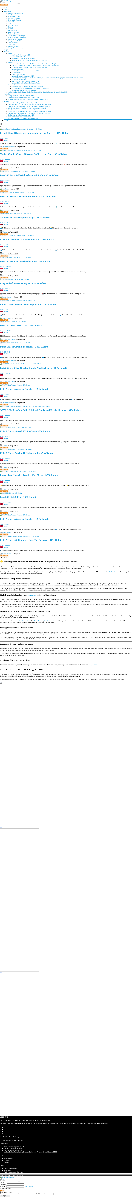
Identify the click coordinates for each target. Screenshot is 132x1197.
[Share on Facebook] (5, 1127)
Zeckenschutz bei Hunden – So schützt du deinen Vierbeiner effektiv (29, 106)
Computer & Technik (14, 20)
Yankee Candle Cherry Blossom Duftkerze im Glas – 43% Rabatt (34, 154)
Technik (21, 621)
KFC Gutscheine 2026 (18, 57)
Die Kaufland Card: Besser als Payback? (24, 90)
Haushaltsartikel (38, 621)
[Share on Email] (5, 1129)
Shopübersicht (8, 1158)
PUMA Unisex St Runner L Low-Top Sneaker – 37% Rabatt (31, 540)
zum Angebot (4, 148)
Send (2, 1196)
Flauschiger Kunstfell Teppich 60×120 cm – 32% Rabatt (29, 475)
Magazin (6, 101)
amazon (6, 140)
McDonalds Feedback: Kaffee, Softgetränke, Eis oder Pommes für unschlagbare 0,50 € (30, 1152)
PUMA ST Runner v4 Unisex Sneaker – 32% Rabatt (27, 239)
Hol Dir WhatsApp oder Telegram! (10, 1137)
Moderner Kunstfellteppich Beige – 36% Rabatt (25, 217)
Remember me (6, 1188)
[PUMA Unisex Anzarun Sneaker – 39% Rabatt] (15, 385)
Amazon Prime (16, 72)
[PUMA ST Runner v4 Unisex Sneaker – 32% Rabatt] (17, 235)
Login (2, 1190)
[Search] (1, 126)
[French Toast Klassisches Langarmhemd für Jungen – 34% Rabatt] (21, 129)
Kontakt (6, 1162)
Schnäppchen (112, 572)
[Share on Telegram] (4, 1133)
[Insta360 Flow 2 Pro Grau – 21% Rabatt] (13, 321)
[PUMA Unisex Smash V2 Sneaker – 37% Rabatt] (16, 427)
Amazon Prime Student (19, 79)
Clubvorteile (11, 85)
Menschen (32, 595)
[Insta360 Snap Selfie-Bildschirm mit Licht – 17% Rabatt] (18, 171)
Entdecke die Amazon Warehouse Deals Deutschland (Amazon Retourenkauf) (35, 65)
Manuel (9, 297)
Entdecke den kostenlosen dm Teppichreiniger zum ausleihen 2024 (28, 99)
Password (3, 1186)
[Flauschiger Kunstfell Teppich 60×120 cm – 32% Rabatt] (18, 471)
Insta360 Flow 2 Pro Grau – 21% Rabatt (21, 325)
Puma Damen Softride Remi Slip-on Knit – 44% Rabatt (28, 304)
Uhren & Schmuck (13, 46)
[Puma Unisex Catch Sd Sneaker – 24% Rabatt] (15, 343)
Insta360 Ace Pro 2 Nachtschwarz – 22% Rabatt (25, 261)
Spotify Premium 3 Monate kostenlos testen (21, 96)
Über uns (6, 120)
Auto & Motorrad (13, 15)
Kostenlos (7, 94)
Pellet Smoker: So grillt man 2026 (14, 1147)
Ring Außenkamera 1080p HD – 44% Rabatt (23, 283)
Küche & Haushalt (13, 32)
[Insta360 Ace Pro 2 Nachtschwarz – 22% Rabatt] (15, 257)
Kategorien (7, 11)
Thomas (5, 232)
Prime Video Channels (18, 74)
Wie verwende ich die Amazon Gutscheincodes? (26, 81)
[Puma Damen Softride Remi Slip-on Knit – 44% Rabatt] (17, 300)
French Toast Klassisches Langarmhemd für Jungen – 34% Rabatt (34, 133)
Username (3, 1184)
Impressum (7, 1170)
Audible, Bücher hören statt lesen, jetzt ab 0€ (25, 71)
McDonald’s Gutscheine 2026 (21, 55)
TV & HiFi (11, 44)
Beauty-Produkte (49, 621)
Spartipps (7, 51)
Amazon (10, 62)
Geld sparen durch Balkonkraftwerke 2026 (21, 115)
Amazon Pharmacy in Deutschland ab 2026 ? (21, 117)
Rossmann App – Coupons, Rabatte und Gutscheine (27, 86)
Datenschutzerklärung (10, 1168)
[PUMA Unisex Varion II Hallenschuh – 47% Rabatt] (16, 449)
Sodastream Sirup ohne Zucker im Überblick (21, 110)
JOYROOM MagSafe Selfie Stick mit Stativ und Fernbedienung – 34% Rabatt (40, 410)
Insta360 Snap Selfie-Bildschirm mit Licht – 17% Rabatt (29, 175)
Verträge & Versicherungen (16, 48)
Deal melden (4, 4)
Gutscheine (11, 53)
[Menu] (1, 124)
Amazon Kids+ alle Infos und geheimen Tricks (26, 83)
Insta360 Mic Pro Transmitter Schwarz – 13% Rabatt (28, 196)
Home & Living (12, 30)
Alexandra (11, 147)
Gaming (10, 27)
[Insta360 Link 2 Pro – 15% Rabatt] (11, 493)
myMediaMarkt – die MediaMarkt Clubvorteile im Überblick (30, 88)
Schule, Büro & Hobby (15, 39)
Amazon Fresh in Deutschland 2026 (23, 76)
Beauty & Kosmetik (14, 18)
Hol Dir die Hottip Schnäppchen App (11, 1140)
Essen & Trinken (13, 25)
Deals (5, 8)
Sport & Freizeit (12, 42)
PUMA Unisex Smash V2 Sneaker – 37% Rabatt (25, 431)
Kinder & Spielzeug (14, 34)
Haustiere (11, 29)
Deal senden (7, 1160)
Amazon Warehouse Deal (15, 13)
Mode (28, 621)
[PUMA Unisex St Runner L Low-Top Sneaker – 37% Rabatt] (19, 536)
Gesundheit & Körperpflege (16, 35)
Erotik (9, 23)
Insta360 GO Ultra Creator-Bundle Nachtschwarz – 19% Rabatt (33, 368)
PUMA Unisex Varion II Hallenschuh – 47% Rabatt (27, 453)
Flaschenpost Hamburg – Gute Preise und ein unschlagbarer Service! (29, 113)
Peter (7, 168)
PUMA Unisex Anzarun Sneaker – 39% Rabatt (24, 389)
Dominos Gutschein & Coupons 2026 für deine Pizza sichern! (30, 60)
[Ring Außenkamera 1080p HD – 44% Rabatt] (14, 279)
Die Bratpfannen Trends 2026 (13, 1150)
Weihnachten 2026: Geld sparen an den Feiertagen (23, 118)
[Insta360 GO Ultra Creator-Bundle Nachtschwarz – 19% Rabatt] (20, 364)
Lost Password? (29, 1186)
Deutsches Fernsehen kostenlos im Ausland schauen (23, 97)
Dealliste (6, 9)
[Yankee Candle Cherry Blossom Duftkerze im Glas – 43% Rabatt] (20, 150)
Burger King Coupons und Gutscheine (23, 58)
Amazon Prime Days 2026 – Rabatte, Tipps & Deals (24, 103)
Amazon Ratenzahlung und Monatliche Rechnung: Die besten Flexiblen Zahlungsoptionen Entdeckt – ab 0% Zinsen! (47, 78)
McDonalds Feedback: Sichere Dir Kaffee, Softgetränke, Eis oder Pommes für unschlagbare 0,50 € (38, 92)
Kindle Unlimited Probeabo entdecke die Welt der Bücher (29, 67)
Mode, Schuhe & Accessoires (17, 37)
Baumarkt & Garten (14, 16)
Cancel (7, 1196)
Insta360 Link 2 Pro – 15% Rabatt (18, 497)
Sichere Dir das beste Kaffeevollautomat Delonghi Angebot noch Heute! (30, 111)
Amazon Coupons (17, 69)
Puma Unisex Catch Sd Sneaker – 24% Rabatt (24, 346)
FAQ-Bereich (93, 665)
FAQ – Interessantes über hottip (13, 1172)
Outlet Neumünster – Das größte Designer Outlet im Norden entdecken (29, 104)
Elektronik (11, 22)
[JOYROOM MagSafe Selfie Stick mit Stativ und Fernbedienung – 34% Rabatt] (25, 406)
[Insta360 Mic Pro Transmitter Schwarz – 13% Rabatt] (17, 192)
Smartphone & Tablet (14, 41)
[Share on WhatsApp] (5, 1131)
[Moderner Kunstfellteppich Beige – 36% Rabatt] (15, 213)
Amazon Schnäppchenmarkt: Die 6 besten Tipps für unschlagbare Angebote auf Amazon (39, 64)
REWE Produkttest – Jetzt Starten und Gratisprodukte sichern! (27, 108)
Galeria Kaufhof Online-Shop (13, 1148)
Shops (6, 50)
